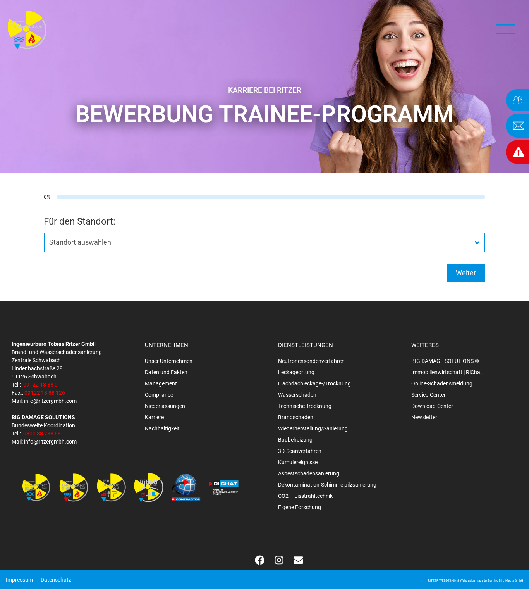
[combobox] (264, 242)
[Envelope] (298, 560)
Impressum (19, 580)
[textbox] (257, 242)
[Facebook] (259, 560)
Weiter (466, 273)
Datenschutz (56, 580)
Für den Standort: (79, 221)
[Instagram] (279, 560)
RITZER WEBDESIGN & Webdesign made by (475, 580)
